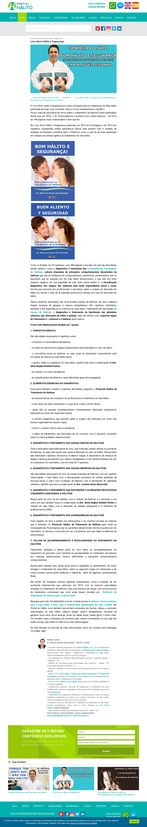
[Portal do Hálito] (40, 6)
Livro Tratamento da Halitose (51, 100)
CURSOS (119, 17)
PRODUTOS (106, 17)
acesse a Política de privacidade (84, 823)
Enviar (106, 751)
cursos (103, 601)
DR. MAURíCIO (78, 17)
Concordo (134, 821)
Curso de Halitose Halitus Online (46, 98)
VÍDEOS (32, 17)
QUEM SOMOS (61, 17)
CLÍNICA (93, 17)
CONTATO (131, 17)
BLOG (22, 17)
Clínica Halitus (83, 647)
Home (32, 38)
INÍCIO (13, 17)
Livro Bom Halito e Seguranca (87, 98)
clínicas (95, 601)
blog (38, 38)
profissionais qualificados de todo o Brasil (89, 604)
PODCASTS (44, 17)
